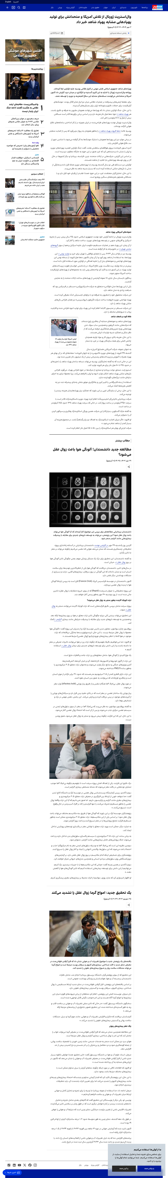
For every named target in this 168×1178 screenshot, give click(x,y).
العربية (16, 2)
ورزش (60, 7)
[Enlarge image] (90, 205)
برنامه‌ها (145, 7)
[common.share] (128, 466)
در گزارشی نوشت (101, 545)
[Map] (24, 7)
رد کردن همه (124, 1168)
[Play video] (13, 7)
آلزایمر (59, 619)
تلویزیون (134, 7)
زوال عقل (121, 562)
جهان (106, 7)
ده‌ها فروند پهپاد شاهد (111, 131)
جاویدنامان (83, 7)
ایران (114, 7)
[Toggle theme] (7, 7)
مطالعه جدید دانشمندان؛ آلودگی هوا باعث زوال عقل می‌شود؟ (92, 452)
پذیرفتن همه (149, 1168)
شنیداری (123, 7)
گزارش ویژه (70, 7)
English (8, 2)
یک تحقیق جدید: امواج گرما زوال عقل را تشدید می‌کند (91, 893)
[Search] (18, 7)
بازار (52, 7)
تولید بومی (64, 253)
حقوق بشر (95, 7)
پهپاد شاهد (123, 114)
